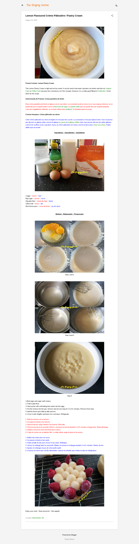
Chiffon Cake (36, 91)
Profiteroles (102, 91)
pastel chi (74, 107)
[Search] (116, 6)
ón (79, 107)
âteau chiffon (74, 122)
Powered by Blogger (69, 535)
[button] (112, 15)
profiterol (69, 109)
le (68, 122)
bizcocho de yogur (61, 107)
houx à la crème (99, 125)
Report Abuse (69, 539)
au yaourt (62, 122)
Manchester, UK (38, 518)
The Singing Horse (37, 5)
